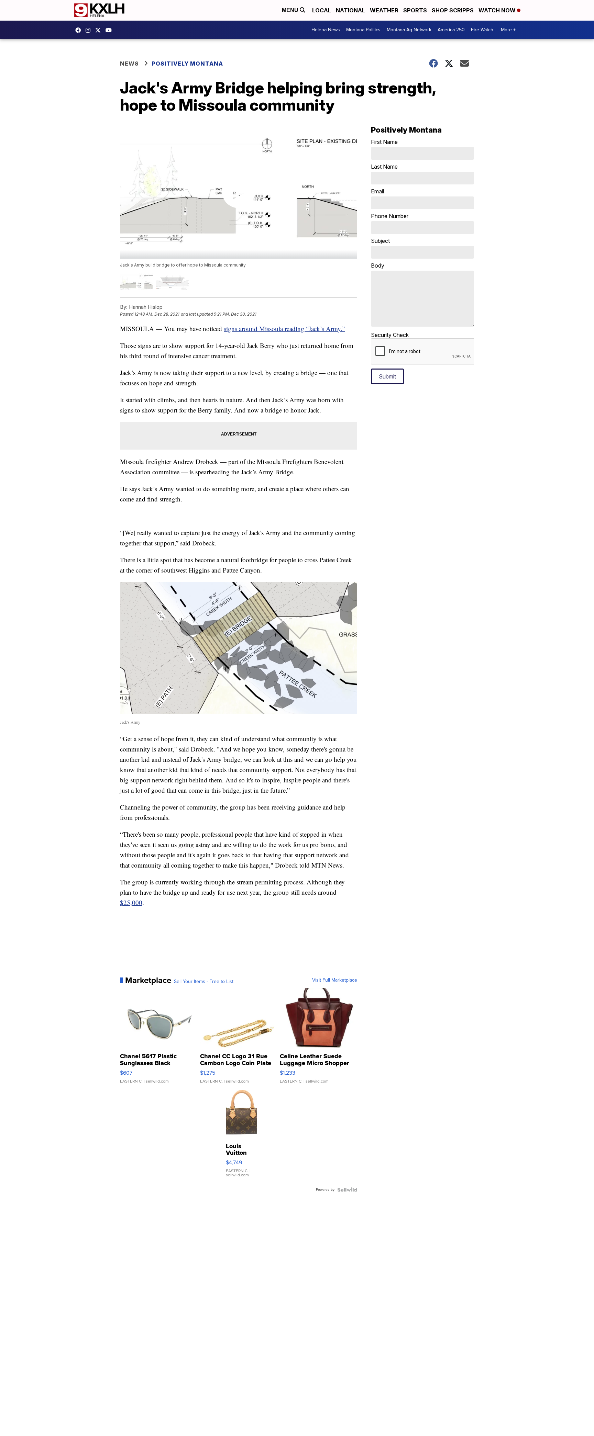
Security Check (390, 334)
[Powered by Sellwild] (347, 1189)
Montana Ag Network (409, 29)
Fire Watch (482, 29)
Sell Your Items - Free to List (203, 981)
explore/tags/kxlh (90, 30)
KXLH (99, 30)
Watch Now (497, 10)
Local (321, 10)
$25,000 (131, 902)
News (129, 63)
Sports (415, 10)
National (350, 10)
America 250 (451, 29)
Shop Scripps (453, 10)
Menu (291, 10)
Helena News (325, 29)
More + (508, 29)
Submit (387, 376)
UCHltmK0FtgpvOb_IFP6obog (110, 30)
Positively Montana (187, 63)
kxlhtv (79, 30)
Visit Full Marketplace (334, 980)
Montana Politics (363, 29)
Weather (384, 10)
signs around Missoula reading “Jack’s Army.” (284, 328)
